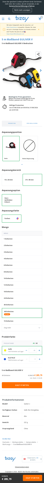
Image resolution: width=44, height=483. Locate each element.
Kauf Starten (22, 385)
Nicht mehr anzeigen (22, 10)
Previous (3, 70)
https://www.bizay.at (12, 27)
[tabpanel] (11, 148)
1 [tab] (22, 164)
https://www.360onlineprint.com (15, 34)
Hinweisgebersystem (22, 467)
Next (40, 70)
